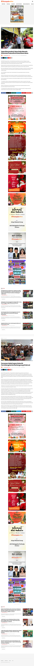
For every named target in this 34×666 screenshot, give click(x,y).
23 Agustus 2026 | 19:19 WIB (11, 315)
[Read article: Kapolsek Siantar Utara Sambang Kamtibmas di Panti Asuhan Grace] (28, 326)
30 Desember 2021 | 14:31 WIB (16, 55)
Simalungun (5, 338)
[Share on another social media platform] (11, 58)
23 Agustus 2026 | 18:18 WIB (11, 612)
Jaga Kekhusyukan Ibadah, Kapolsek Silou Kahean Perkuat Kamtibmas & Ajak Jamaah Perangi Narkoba (11, 631)
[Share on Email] (10, 58)
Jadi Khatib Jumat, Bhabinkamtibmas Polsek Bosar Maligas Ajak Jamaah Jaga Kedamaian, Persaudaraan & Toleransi (10, 620)
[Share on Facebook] (1, 58)
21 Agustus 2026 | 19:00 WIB (11, 622)
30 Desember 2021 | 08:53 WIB (16, 367)
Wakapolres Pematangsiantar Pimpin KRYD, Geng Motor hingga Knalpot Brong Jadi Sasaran (11, 302)
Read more (4, 299)
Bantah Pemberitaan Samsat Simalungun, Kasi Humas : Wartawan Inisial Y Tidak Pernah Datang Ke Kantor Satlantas (11, 642)
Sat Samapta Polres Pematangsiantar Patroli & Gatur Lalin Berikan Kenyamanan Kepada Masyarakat (10, 313)
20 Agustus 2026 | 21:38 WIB (11, 644)
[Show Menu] (32, 1)
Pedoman (6, 660)
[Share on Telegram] (6, 58)
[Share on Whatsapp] (5, 58)
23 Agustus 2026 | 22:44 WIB (11, 304)
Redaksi (2, 660)
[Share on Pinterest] (8, 58)
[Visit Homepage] (7, 1)
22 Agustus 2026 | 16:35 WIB (11, 325)
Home (2, 26)
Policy (10, 660)
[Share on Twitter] (3, 58)
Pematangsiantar (5, 26)
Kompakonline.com (7, 55)
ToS (12, 660)
